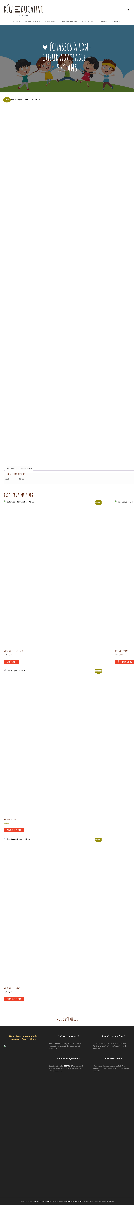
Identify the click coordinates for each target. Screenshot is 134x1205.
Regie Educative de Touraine (42, 1201)
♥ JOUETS (103, 21)
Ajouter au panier (14, 830)
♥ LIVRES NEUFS (50, 21)
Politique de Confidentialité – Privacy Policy (79, 1201)
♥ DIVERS (116, 21)
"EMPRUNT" (68, 1066)
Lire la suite (11, 661)
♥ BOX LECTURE (87, 21)
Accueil (16, 21)
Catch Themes (108, 1201)
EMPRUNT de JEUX (31, 21)
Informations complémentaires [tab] (19, 468)
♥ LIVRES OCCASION (69, 21)
